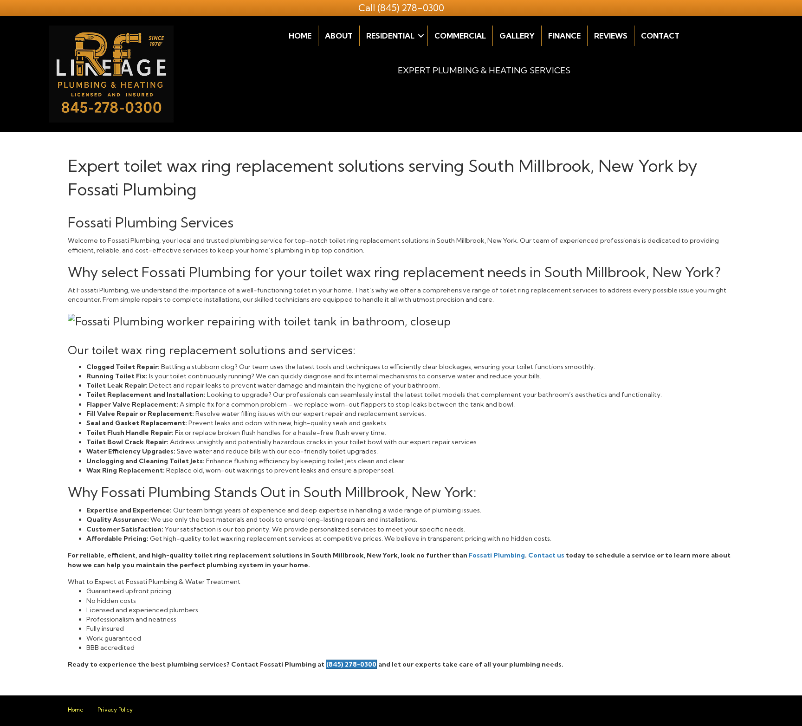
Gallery (517, 35)
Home (300, 35)
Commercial (460, 35)
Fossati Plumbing (497, 555)
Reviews (610, 35)
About (339, 35)
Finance (564, 35)
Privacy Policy (115, 709)
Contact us (546, 555)
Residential (390, 35)
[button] (420, 36)
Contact (660, 35)
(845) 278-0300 (410, 7)
